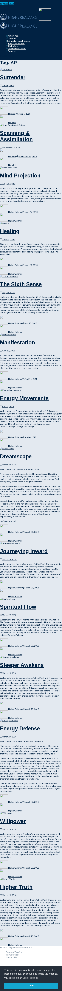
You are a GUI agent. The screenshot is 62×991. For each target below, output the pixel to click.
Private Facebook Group (18, 41)
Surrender (12, 77)
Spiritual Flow (18, 607)
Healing (10, 231)
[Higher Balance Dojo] (19, 28)
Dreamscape (16, 456)
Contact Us (11, 957)
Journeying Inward (24, 551)
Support (12, 51)
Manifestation (17, 342)
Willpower (13, 821)
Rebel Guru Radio (16, 43)
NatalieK (12, 113)
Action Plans (14, 35)
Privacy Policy (12, 954)
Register (4, 3)
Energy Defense (20, 728)
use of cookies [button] (30, 978)
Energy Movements (24, 398)
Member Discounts (17, 48)
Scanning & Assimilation (16, 136)
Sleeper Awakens (22, 665)
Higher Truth (16, 887)
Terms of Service (14, 952)
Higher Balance (15, 212)
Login (11, 3)
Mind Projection (20, 175)
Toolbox (12, 38)
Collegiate (13, 46)
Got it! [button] (31, 985)
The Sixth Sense (21, 284)
